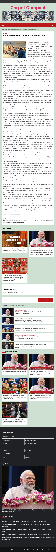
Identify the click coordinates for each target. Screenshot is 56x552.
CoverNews (42, 549)
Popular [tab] (12, 305)
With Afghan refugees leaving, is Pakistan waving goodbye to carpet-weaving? (15, 220)
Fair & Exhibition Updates (8, 416)
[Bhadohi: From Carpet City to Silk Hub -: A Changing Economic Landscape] (14, 239)
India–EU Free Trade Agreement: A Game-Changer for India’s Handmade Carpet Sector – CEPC (41, 397)
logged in (11, 292)
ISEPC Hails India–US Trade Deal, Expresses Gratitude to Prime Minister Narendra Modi (27, 510)
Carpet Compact (28, 7)
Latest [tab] (5, 305)
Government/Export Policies (40, 245)
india (4, 245)
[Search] (53, 25)
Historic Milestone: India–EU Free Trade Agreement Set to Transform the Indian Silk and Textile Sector (14, 397)
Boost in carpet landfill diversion (44, 219)
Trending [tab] (20, 305)
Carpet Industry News (19, 318)
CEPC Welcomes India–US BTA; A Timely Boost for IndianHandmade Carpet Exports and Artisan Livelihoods (41, 373)
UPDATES (5, 33)
